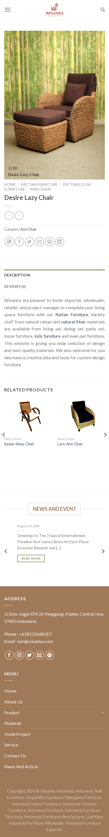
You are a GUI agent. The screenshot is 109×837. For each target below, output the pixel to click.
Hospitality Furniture (44, 797)
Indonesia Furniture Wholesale (36, 823)
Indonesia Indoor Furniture (36, 803)
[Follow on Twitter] (29, 655)
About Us (13, 701)
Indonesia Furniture (45, 810)
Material (12, 723)
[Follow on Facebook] (9, 655)
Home (9, 184)
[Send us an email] (39, 655)
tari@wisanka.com (36, 641)
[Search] (103, 9)
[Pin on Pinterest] (49, 241)
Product (12, 712)
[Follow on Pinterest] (49, 655)
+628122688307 (35, 634)
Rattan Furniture (39, 184)
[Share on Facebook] (19, 241)
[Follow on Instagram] (19, 655)
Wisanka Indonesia (57, 791)
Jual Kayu (95, 816)
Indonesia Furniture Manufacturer (54, 816)
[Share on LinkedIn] (59, 241)
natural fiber (73, 321)
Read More (31, 558)
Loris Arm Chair (70, 444)
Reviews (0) (15, 286)
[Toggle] (102, 712)
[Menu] (7, 9)
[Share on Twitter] (29, 241)
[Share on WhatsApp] (9, 241)
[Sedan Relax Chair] (28, 416)
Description (17, 275)
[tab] (54, 275)
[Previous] (4, 445)
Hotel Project (17, 734)
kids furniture (47, 336)
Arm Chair (40, 189)
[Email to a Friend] (39, 241)
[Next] (105, 445)
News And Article (21, 766)
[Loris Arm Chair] (81, 416)
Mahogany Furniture (83, 797)
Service (11, 744)
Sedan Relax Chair (19, 444)
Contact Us (15, 755)
